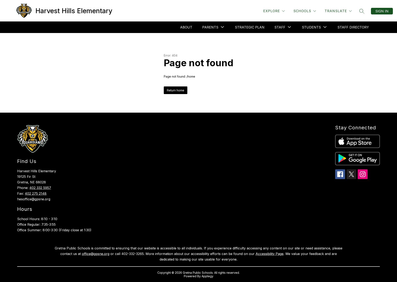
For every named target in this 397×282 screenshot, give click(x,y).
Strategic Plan (249, 27)
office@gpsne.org (95, 254)
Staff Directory (353, 27)
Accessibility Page (269, 254)
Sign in (382, 11)
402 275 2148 (36, 193)
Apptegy (207, 276)
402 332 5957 (40, 188)
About (186, 27)
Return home (175, 90)
